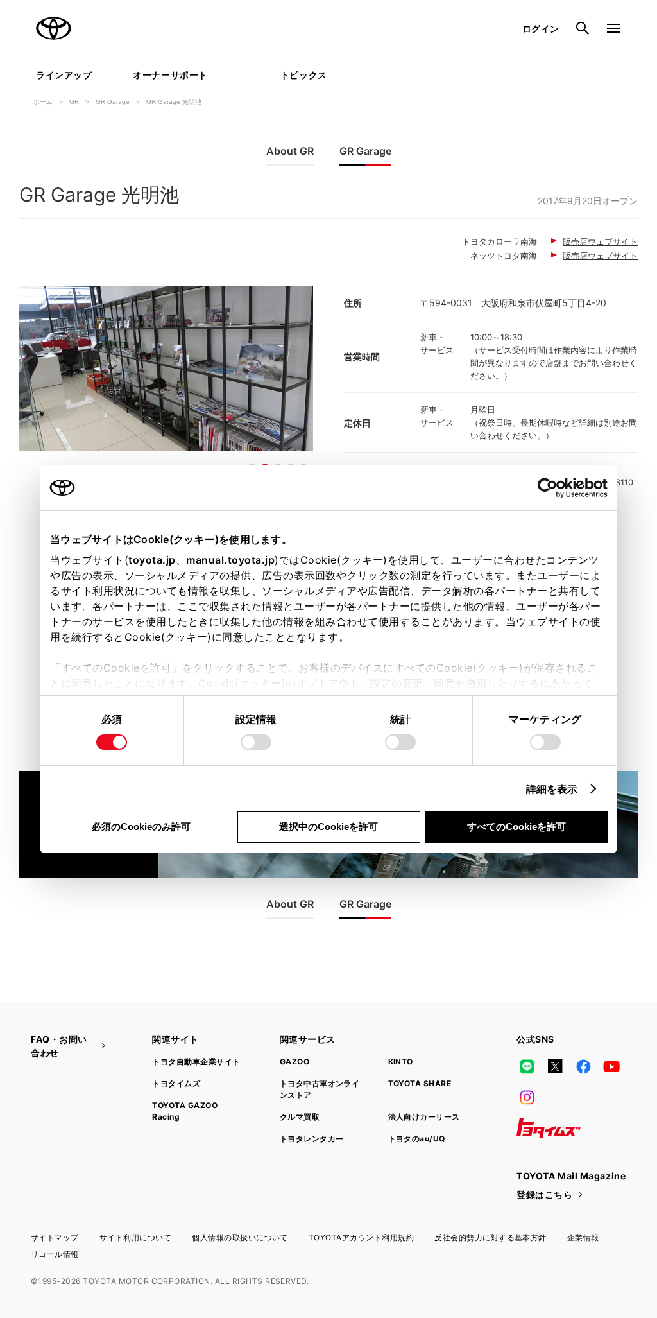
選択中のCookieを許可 (328, 826)
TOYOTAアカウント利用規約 (361, 1237)
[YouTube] (612, 1066)
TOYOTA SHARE (420, 1083)
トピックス (303, 74)
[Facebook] (583, 1066)
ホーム (43, 101)
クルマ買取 (300, 1117)
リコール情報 (55, 1254)
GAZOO (294, 1061)
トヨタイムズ (176, 1083)
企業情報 (583, 1237)
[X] (555, 1066)
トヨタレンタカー (312, 1138)
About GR (290, 150)
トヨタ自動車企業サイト (196, 1061)
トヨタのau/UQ (416, 1138)
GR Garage (113, 101)
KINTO (400, 1061)
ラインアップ (64, 74)
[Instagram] (526, 1097)
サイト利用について (135, 1237)
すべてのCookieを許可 (516, 826)
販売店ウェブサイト (600, 241)
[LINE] (526, 1066)
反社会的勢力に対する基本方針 (490, 1237)
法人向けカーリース (424, 1117)
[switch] (256, 742)
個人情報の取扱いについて (240, 1237)
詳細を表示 (552, 789)
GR (74, 101)
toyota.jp (152, 559)
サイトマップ (55, 1237)
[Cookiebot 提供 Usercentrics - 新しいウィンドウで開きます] (551, 488)
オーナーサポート (170, 74)
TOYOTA (54, 28)
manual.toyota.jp (230, 559)
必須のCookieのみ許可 (141, 826)
